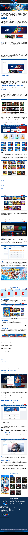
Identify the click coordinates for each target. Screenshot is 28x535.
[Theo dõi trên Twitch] (5, 515)
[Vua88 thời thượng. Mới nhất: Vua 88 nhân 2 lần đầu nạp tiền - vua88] (14, 1)
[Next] (26, 8)
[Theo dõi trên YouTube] (7, 514)
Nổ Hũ (20, 507)
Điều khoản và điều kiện (13, 508)
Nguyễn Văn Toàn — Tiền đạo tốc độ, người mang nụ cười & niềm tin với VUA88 (13, 480)
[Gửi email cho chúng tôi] (4, 514)
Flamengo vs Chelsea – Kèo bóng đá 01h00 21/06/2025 (19, 492)
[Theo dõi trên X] (2, 514)
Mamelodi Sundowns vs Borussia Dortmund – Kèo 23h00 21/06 (25, 486)
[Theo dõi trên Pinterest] (6, 514)
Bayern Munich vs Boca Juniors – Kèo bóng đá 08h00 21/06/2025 (13, 492)
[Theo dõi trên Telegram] (4, 515)
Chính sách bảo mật (12, 507)
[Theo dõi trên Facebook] (0, 514)
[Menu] (1, 2)
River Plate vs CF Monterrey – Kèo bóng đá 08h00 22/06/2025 (19, 486)
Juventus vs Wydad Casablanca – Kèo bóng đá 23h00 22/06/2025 (18, 480)
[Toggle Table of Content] (5, 17)
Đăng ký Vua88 (12, 509)
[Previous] (1, 8)
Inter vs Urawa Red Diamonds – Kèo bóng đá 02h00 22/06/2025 (25, 480)
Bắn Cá (20, 509)
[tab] (12, 476)
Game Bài (20, 508)
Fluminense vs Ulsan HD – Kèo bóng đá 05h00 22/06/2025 (12, 486)
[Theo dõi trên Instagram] (1, 514)
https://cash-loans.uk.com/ (21, 501)
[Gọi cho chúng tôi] (5, 514)
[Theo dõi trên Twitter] (3, 514)
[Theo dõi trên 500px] (8, 514)
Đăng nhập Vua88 (12, 510)
